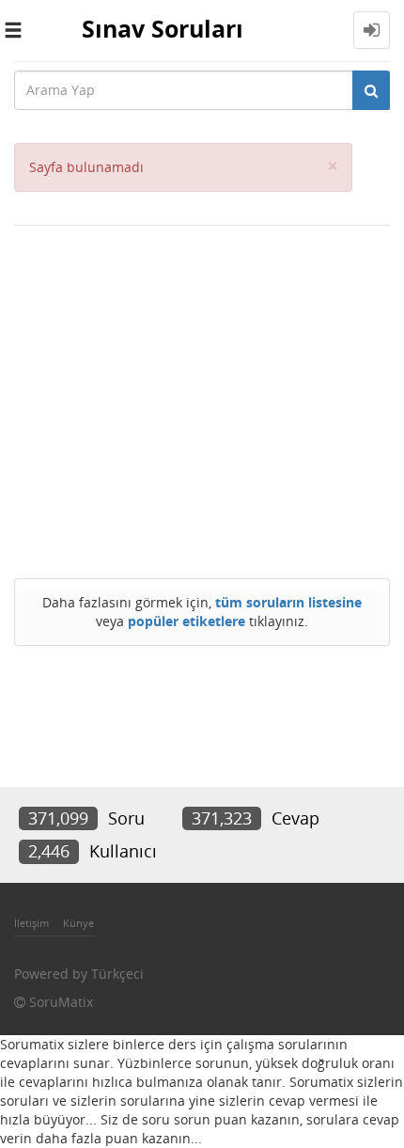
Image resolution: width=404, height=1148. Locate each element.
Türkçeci (117, 974)
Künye (78, 923)
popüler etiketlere (186, 621)
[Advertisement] (202, 397)
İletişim (31, 923)
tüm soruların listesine (288, 602)
